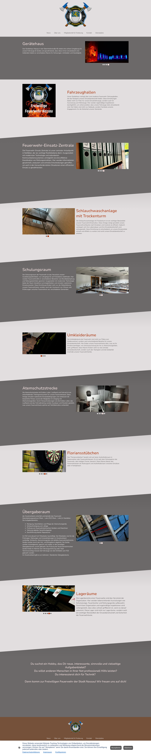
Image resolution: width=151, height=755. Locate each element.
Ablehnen (128, 748)
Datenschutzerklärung (31, 752)
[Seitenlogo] (75, 14)
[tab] (103, 64)
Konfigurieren (60, 752)
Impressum (47, 752)
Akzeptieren (116, 748)
